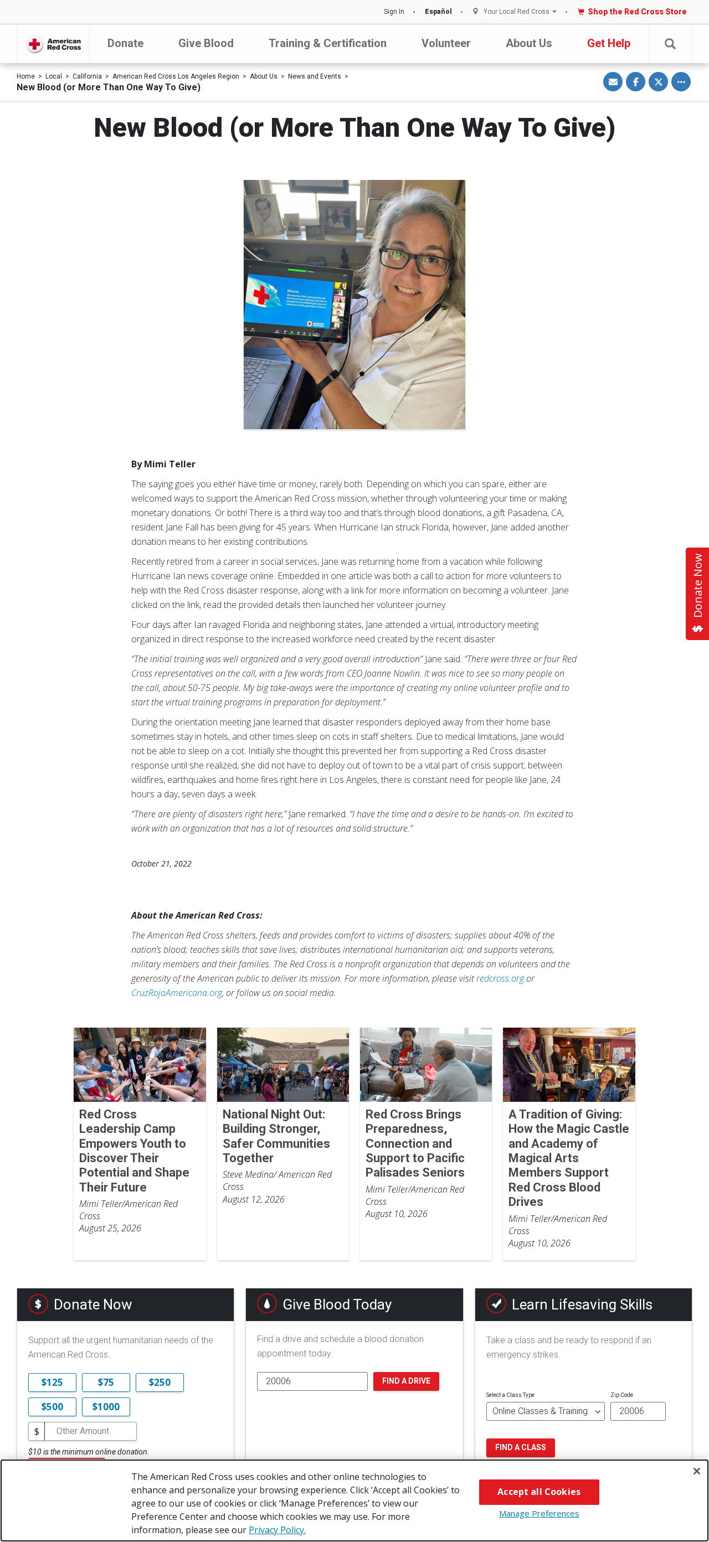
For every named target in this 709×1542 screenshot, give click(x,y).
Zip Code (621, 1395)
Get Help (608, 43)
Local (53, 76)
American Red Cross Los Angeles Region (175, 76)
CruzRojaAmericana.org (176, 993)
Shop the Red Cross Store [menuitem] (637, 11)
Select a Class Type (510, 1395)
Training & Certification (328, 43)
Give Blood (206, 43)
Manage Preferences (539, 1513)
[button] (670, 44)
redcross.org (500, 978)
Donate (125, 43)
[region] (354, 1500)
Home (26, 76)
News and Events (314, 76)
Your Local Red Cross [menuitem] (516, 12)
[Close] (697, 1471)
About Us (529, 43)
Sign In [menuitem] (394, 11)
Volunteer (446, 43)
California (87, 76)
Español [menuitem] (438, 11)
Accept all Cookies (538, 1492)
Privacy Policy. (277, 1530)
